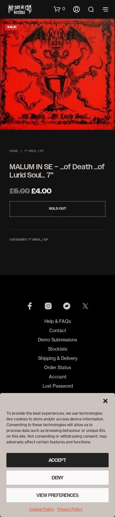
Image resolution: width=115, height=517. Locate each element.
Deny (58, 478)
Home (14, 151)
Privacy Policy (69, 509)
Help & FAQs (57, 321)
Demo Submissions (57, 339)
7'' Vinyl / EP (34, 151)
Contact (57, 330)
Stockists (57, 349)
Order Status (57, 367)
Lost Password (57, 386)
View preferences (57, 495)
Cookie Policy (41, 509)
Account (57, 376)
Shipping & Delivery (57, 358)
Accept (57, 460)
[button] (105, 401)
